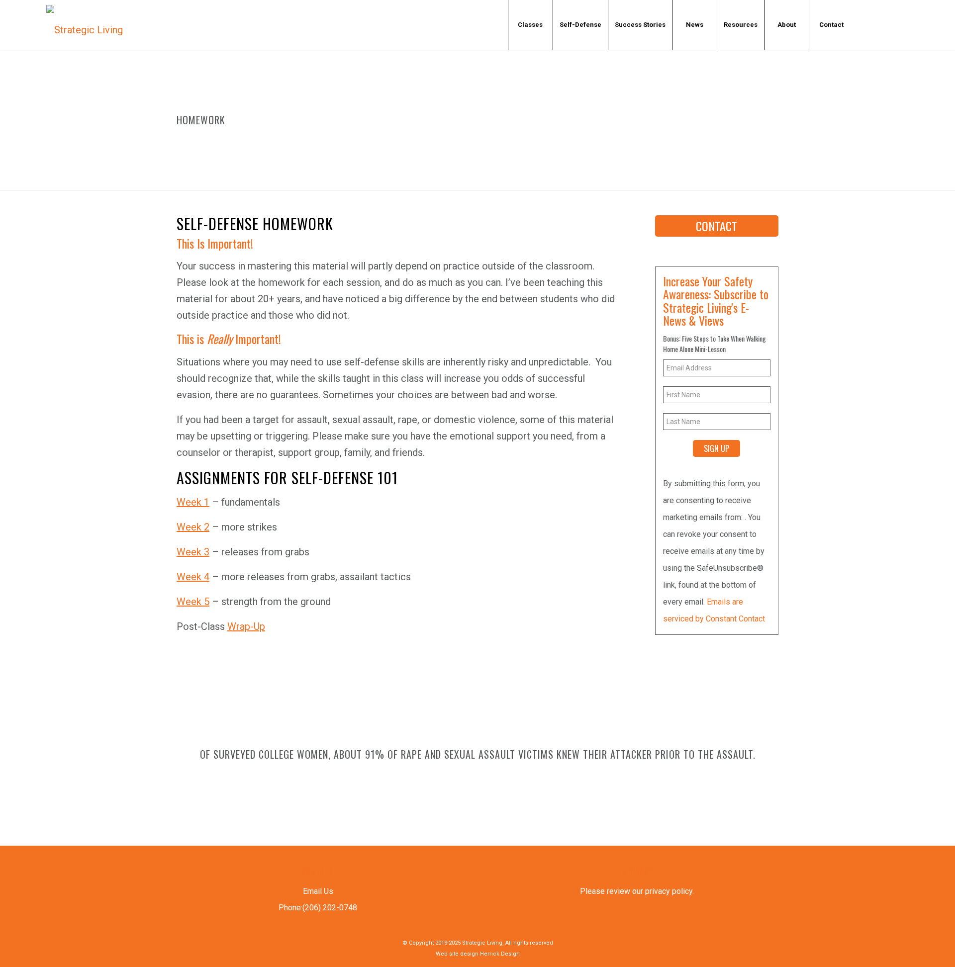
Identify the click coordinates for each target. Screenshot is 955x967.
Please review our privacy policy (636, 891)
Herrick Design (500, 954)
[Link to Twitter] (883, 24)
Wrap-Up (246, 626)
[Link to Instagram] (928, 24)
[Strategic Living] (84, 25)
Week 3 (193, 552)
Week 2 (193, 527)
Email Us (318, 891)
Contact (716, 226)
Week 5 (193, 602)
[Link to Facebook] (868, 24)
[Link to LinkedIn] (913, 24)
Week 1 (193, 502)
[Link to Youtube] (898, 24)
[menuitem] (530, 25)
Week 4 (193, 577)
